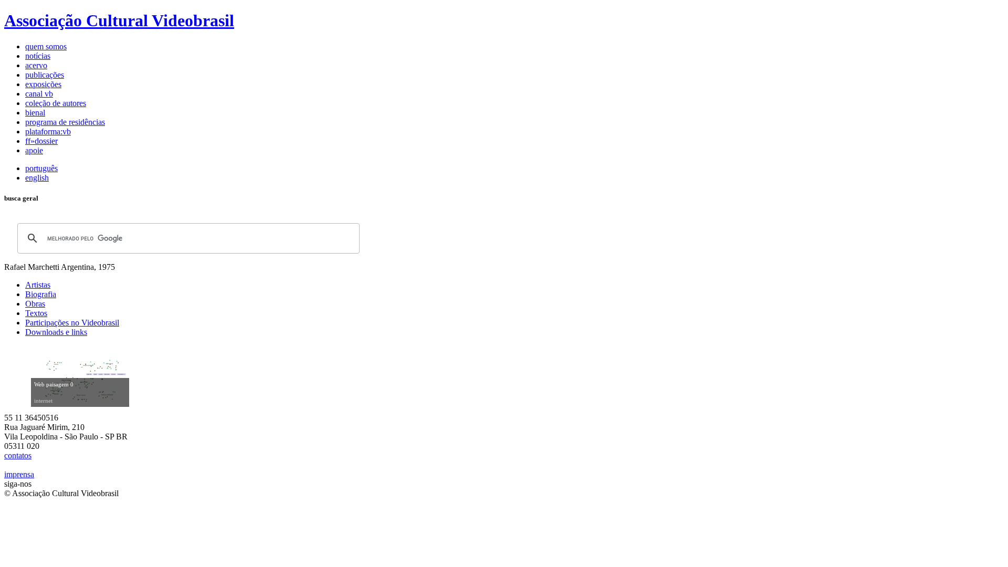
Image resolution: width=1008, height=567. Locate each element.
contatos (18, 455)
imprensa (19, 474)
